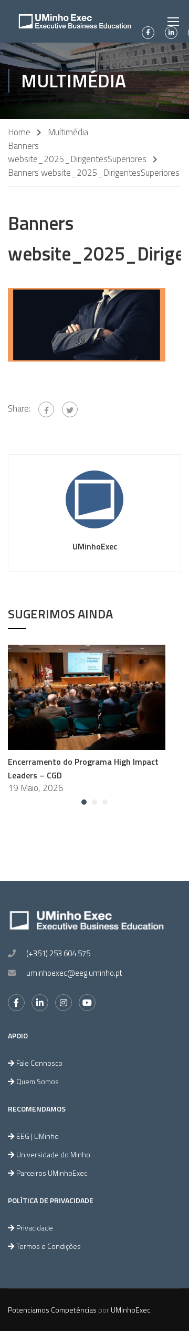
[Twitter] (70, 409)
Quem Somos (37, 1081)
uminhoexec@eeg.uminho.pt (74, 973)
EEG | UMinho (37, 1136)
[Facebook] (46, 409)
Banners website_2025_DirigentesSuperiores (77, 152)
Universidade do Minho (53, 1154)
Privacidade (34, 1227)
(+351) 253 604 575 (58, 953)
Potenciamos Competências (52, 1309)
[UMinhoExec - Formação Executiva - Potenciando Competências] (75, 21)
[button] (84, 802)
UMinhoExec (94, 546)
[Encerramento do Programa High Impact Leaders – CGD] (86, 696)
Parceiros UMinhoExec (51, 1172)
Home (19, 132)
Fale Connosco (39, 1062)
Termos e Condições (48, 1246)
